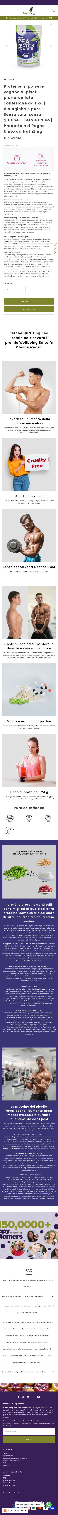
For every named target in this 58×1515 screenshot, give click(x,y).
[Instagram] (23, 1397)
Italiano (17, 1501)
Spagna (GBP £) (35, 1501)
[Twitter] (28, 1397)
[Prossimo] (51, 46)
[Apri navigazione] (4, 11)
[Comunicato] (38, 1397)
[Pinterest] (33, 1397)
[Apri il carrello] (54, 11)
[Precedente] (7, 46)
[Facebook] (18, 1397)
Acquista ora (29, 309)
